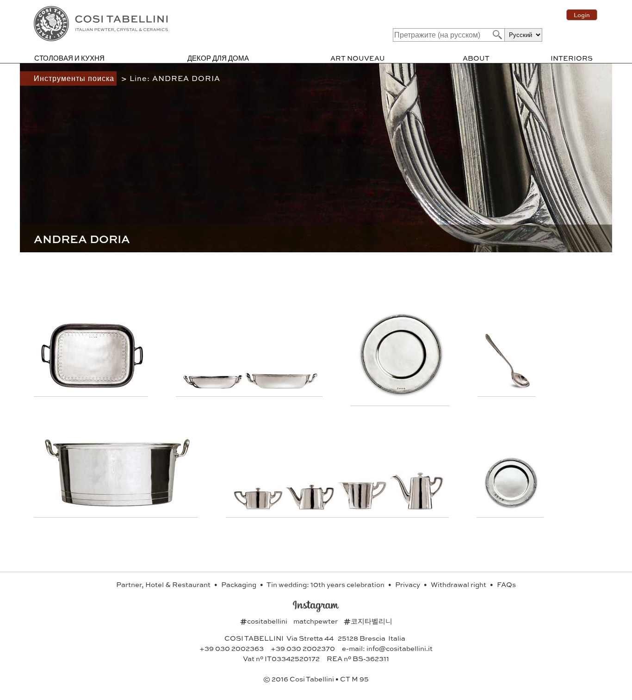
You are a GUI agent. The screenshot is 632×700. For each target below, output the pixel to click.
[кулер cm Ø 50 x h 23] (117, 507)
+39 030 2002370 (303, 648)
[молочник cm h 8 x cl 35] (363, 507)
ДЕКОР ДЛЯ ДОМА (218, 58)
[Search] (496, 34)
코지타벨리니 (368, 621)
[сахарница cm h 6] (259, 507)
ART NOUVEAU (357, 58)
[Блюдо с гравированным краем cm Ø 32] (401, 395)
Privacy (408, 584)
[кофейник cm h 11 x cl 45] (417, 507)
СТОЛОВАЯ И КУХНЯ (69, 58)
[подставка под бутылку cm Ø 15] (511, 507)
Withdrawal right (459, 584)
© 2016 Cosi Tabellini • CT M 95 (316, 679)
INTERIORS (572, 58)
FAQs (506, 584)
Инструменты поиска (75, 78)
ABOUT (476, 58)
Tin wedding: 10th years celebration (326, 584)
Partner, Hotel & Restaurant (164, 584)
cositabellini (264, 621)
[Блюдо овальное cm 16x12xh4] (214, 386)
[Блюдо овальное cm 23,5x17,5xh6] (281, 386)
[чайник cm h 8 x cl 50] (311, 507)
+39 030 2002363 (231, 648)
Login (582, 15)
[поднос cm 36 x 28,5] (92, 386)
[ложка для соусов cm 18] (507, 386)
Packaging (239, 584)
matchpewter (316, 621)
